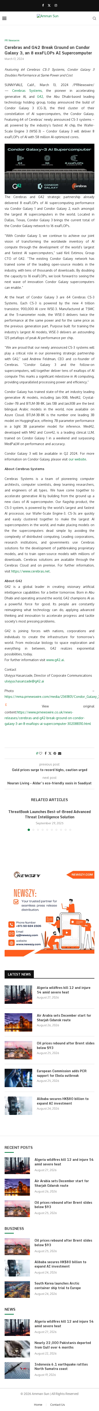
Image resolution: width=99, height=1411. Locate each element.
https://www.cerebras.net (30, 571)
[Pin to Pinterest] (54, 753)
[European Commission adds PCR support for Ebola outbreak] (18, 1078)
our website (77, 459)
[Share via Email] (59, 753)
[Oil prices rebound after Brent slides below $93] (18, 1050)
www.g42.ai (55, 660)
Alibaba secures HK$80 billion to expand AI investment (63, 1101)
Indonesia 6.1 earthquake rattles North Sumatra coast (61, 1367)
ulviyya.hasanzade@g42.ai (24, 681)
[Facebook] (43, 5)
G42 (40, 96)
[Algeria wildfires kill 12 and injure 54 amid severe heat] (18, 994)
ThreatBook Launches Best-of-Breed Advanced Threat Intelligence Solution (49, 814)
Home (38, 1404)
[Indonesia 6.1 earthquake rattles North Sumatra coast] (17, 1370)
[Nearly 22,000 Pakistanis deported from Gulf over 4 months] (17, 1349)
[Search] (94, 18)
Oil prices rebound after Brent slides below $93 (65, 1045)
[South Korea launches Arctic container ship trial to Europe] (17, 1289)
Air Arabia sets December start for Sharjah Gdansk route (64, 1017)
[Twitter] (49, 5)
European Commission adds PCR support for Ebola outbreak (62, 1073)
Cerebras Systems (27, 91)
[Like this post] (40, 753)
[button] (8, 820)
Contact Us (57, 1404)
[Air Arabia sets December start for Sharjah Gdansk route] (18, 1022)
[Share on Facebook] (46, 753)
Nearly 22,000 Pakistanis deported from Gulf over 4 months (63, 1345)
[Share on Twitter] (50, 753)
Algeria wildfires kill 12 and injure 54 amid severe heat (63, 989)
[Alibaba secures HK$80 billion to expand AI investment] (18, 1106)
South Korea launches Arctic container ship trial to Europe (58, 1285)
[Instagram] (56, 5)
